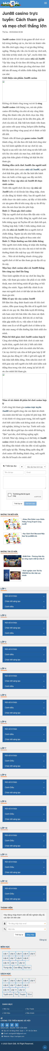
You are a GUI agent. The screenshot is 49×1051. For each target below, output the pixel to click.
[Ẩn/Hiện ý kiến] (22, 466)
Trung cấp (7, 967)
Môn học (7, 1009)
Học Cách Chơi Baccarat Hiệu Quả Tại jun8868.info (33, 534)
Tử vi (29, 994)
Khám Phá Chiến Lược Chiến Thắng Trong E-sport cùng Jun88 (33, 521)
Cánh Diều (9, 760)
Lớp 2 (3, 615)
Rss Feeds (30, 1009)
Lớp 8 (3, 774)
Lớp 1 (3, 588)
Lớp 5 (3, 695)
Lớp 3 (3, 641)
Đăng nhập (30, 934)
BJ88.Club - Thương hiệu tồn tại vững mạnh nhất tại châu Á (33, 557)
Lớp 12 (4, 881)
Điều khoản (30, 1013)
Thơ (16, 994)
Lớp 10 (4, 828)
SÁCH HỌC (6, 973)
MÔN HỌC (5, 946)
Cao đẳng (18, 967)
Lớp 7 (3, 748)
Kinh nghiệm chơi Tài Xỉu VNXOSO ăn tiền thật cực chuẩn (32, 572)
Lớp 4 (3, 668)
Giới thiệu (7, 1013)
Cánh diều (9, 606)
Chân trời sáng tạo (12, 601)
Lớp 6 (3, 721)
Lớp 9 (3, 801)
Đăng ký (43, 939)
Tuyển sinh (8, 994)
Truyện (23, 994)
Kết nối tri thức (11, 596)
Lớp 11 (4, 854)
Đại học (27, 967)
